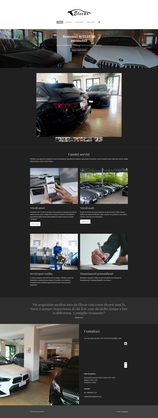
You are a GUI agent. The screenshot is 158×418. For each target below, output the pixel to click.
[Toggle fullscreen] (125, 343)
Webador (125, 411)
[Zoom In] (125, 363)
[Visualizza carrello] (99, 22)
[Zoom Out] (125, 366)
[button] (141, 74)
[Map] (106, 355)
